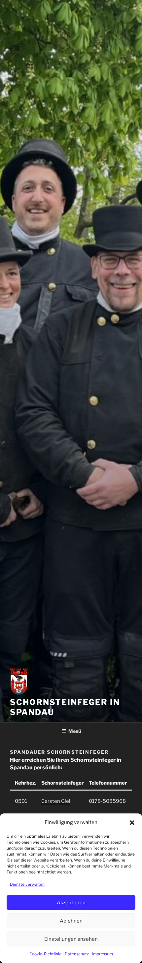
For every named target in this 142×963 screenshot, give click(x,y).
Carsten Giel (55, 801)
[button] (132, 822)
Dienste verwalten (27, 884)
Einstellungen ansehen (71, 939)
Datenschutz (77, 953)
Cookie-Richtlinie (45, 953)
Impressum (102, 953)
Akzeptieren (71, 903)
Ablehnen (71, 921)
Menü (74, 731)
